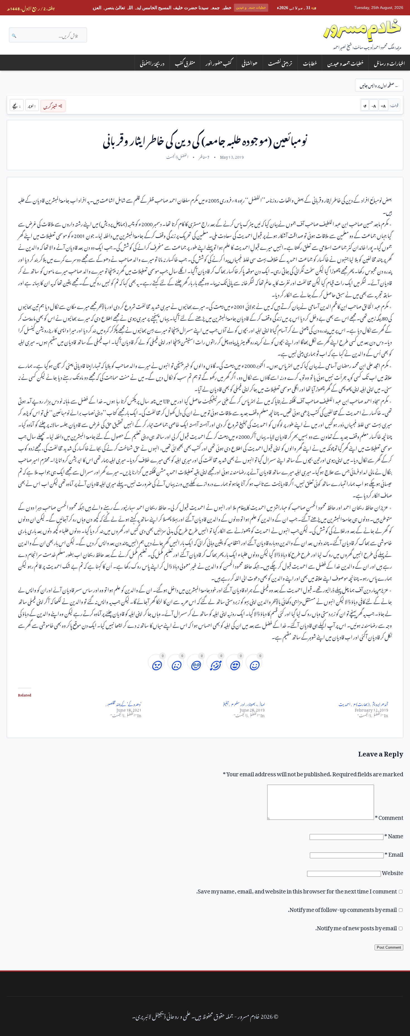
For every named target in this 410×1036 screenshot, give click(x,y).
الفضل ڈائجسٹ (177, 156)
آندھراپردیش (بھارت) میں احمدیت (363, 703)
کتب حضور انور (218, 62)
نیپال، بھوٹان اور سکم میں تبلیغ (244, 703)
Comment (389, 816)
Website (392, 871)
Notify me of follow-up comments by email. (342, 908)
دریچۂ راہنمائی (152, 62)
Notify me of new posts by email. (356, 927)
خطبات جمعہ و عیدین (345, 62)
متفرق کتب (185, 62)
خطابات (310, 62)
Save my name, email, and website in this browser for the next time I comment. (296, 890)
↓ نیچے (17, 104)
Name (393, 835)
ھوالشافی (249, 62)
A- (374, 104)
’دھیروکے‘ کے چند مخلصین (123, 703)
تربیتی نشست (280, 62)
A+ (383, 104)
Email (394, 853)
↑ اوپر (32, 104)
